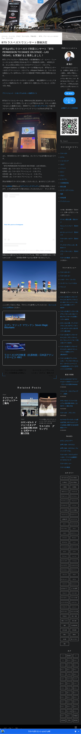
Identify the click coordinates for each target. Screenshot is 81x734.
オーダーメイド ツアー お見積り (69, 101)
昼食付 (74, 634)
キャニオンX (74, 523)
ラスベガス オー (65, 272)
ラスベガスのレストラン (76, 701)
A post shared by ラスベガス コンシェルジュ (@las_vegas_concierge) (29, 250)
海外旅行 (76, 720)
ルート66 (69, 711)
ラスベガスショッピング (63, 706)
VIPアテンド (65, 491)
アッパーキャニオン (74, 496)
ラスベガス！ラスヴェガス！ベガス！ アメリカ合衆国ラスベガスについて (69, 457)
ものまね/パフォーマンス (65, 588)
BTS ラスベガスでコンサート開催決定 (24, 42)
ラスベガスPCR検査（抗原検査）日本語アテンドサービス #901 (29, 356)
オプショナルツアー (66, 441)
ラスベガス (25, 36)
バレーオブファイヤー (65, 565)
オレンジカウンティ (63, 669)
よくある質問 (74, 588)
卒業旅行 (76, 715)
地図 (61, 194)
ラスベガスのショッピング (76, 697)
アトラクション (65, 201)
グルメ (62, 175)
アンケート (74, 500)
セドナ (64, 551)
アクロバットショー (65, 496)
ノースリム (74, 560)
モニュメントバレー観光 (76, 692)
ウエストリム (65, 514)
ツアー (74, 551)
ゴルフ (62, 164)
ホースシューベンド (65, 579)
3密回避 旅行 (69, 655)
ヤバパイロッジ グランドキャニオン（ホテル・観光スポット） (42, 373)
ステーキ (69, 678)
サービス (65, 537)
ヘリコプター (63, 688)
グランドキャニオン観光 (76, 669)
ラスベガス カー (65, 276)
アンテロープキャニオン (65, 505)
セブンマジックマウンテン (29, 186)
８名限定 (74, 487)
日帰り (64, 634)
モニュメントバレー (74, 583)
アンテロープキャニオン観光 (69, 665)
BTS (40, 36)
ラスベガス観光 (65, 257)
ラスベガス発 (74, 597)
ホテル (49, 421)
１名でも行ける (64, 477)
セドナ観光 (63, 683)
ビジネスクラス (74, 565)
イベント (5, 36)
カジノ (62, 172)
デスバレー (64, 556)
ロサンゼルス (69, 715)
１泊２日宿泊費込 (74, 477)
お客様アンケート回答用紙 (69, 108)
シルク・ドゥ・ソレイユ (67, 279)
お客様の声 (64, 519)
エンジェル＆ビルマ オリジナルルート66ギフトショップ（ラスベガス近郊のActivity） (69, 381)
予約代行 (34, 36)
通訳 (65, 643)
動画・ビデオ (65, 620)
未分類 (64, 639)
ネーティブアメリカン (67, 190)
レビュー (74, 607)
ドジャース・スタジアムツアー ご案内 (11, 400)
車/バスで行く (74, 639)
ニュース (12, 36)
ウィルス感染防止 (74, 510)
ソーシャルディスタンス (69, 683)
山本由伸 (63, 720)
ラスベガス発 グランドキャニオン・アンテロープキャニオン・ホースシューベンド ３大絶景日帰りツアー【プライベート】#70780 (69, 364)
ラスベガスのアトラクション (69, 697)
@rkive (9, 186)
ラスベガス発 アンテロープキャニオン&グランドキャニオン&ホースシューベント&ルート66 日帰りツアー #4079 (69, 302)
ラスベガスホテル (69, 706)
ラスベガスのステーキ (63, 701)
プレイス (65, 574)
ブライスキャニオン (65, 570)
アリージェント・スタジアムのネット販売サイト (19, 93)
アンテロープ (76, 660)
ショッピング (64, 161)
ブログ (18, 36)
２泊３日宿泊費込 (74, 482)
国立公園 (63, 186)
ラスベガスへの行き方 (65, 597)
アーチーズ (74, 491)
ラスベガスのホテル (69, 701)
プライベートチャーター (74, 570)
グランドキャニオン (65, 528)
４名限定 (65, 487)
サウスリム (64, 542)
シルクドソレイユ (63, 678)
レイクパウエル (64, 602)
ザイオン (74, 537)
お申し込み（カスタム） (67, 444)
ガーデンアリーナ (41, 106)
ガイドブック (50, 419)
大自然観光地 (64, 183)
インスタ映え (42, 419)
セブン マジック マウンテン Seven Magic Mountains (26, 326)
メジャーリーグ (63, 692)
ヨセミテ (65, 593)
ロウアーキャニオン (65, 611)
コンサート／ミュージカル (68, 283)
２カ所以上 (64, 482)
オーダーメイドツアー (74, 514)
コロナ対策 (76, 674)
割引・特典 (74, 616)
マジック (63, 287)
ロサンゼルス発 (47, 423)
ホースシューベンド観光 (76, 688)
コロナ (69, 674)
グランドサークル (63, 674)
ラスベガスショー (65, 463)
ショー (74, 542)
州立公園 (65, 630)
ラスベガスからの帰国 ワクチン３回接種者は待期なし (15, 371)
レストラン (63, 179)
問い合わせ (69, 93)
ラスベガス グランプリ (67, 413)
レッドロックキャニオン (65, 607)
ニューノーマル (76, 683)
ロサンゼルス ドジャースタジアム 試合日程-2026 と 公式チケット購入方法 (29, 427)
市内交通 (63, 197)
